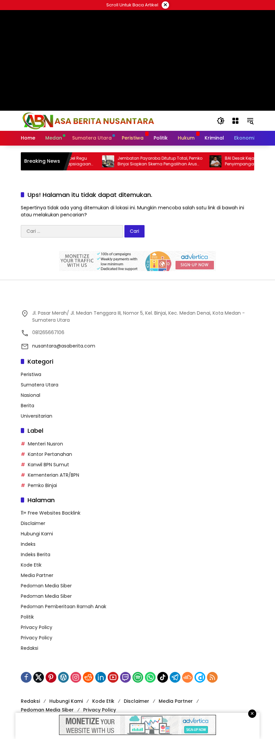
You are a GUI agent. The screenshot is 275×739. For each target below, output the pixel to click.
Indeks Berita (35, 554)
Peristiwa (31, 374)
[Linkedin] (100, 677)
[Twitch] (125, 677)
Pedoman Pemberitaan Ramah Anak (63, 606)
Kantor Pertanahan (50, 454)
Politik (27, 617)
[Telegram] (175, 677)
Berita (27, 405)
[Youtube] (113, 677)
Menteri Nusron (45, 443)
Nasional (30, 395)
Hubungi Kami (37, 533)
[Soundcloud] (187, 677)
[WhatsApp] (150, 677)
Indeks (28, 544)
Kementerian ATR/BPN (53, 475)
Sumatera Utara (39, 384)
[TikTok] (162, 677)
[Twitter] (38, 677)
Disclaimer (33, 523)
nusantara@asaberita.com (63, 345)
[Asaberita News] (88, 120)
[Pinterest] (51, 677)
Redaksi (29, 648)
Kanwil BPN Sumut (48, 464)
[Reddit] (88, 677)
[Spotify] (137, 677)
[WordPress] (63, 677)
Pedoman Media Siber (46, 585)
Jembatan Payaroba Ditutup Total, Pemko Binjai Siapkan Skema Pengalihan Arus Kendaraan (152, 161)
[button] (221, 121)
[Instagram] (75, 677)
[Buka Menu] (235, 121)
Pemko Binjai (42, 485)
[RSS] (212, 677)
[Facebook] (26, 677)
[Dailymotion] (200, 677)
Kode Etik (31, 565)
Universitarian (36, 416)
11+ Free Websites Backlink (50, 513)
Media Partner (37, 575)
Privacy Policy (36, 627)
